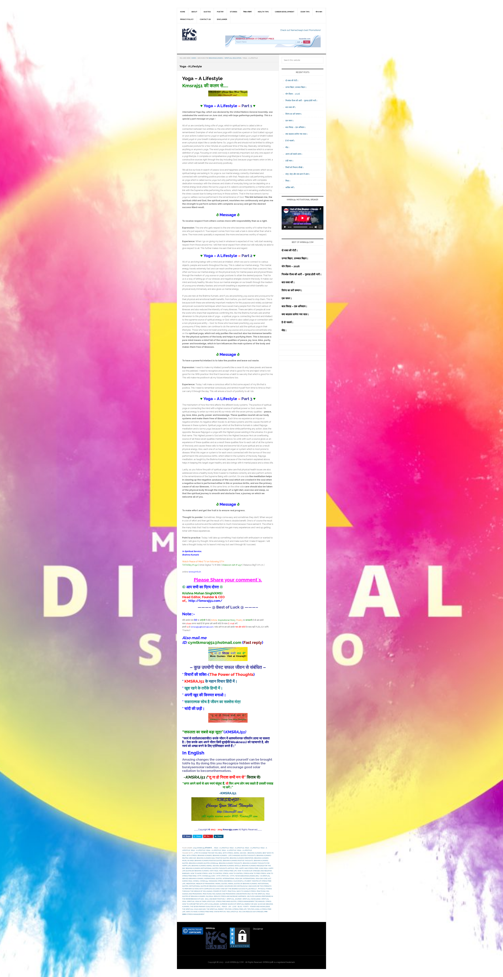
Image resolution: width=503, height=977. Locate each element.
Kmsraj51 (204, 881)
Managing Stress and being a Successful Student (230, 881)
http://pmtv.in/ (222, 876)
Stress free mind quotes (226, 901)
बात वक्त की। (290, 107)
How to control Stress (218, 873)
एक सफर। (289, 120)
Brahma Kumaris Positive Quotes (208, 860)
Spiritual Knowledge (251, 899)
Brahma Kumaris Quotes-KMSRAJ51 (203, 863)
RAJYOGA (209, 896)
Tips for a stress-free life (236, 909)
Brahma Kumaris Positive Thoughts (238, 860)
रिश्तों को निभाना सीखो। (294, 167)
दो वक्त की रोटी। (292, 80)
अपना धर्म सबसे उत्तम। (293, 154)
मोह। (287, 147)
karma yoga (187, 881)
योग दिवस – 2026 (292, 94)
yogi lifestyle (232, 912)
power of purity (220, 891)
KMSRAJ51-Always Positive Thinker (199, 34)
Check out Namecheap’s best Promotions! (300, 30)
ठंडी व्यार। (289, 160)
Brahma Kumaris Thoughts (230, 863)
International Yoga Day (232, 878)
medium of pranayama (205, 884)
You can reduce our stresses (251, 912)
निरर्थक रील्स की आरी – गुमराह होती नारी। (301, 100)
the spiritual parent (215, 909)
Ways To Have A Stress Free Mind (199, 912)
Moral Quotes (221, 884)
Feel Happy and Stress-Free (246, 868)
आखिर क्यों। (290, 187)
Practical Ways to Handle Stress (242, 891)
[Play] (285, 227)
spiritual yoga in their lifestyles (201, 901)
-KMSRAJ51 (227, 793)
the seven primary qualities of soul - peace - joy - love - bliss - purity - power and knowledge (230, 906)
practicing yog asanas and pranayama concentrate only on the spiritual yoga (236, 894)
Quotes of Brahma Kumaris (193, 896)
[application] (302, 218)
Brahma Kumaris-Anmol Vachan (205, 866)
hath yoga (214, 871)
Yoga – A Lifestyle (202, 78)
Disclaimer (258, 929)
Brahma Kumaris (205, 855)
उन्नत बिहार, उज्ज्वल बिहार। (296, 87)
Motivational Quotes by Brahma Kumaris (206, 886)
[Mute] (316, 227)
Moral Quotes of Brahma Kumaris (242, 884)
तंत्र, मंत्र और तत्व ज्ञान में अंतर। (297, 174)
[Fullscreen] (320, 227)
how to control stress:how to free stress (247, 873)
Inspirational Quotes (213, 878)
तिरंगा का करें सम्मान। (293, 114)
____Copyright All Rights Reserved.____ (228, 829)
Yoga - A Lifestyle (221, 848)
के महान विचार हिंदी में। (210, 681)
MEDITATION (190, 884)
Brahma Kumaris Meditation (241, 858)
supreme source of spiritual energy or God (238, 904)
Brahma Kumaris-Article (230, 866)
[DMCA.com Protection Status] (239, 947)
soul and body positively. (215, 899)
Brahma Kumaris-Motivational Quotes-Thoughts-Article (210, 868)
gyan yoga (263, 868)
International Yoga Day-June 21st (257, 878)
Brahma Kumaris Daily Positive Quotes (213, 858)
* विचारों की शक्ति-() (218, 674)
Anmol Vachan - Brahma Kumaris (248, 853)
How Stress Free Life (228, 871)
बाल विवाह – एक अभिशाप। (295, 127)
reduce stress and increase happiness (230, 896)
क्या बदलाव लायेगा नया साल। (296, 134)
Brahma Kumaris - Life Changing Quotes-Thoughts (234, 855)
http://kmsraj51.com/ (206, 876)
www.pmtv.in (194, 572)
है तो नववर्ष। (290, 140)
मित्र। (288, 180)
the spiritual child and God (194, 909)
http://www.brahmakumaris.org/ (245, 876)
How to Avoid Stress (199, 873)
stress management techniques (251, 901)
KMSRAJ (196, 881)
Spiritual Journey (234, 899)
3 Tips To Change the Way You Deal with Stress (213, 853)
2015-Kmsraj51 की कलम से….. (203, 848)
